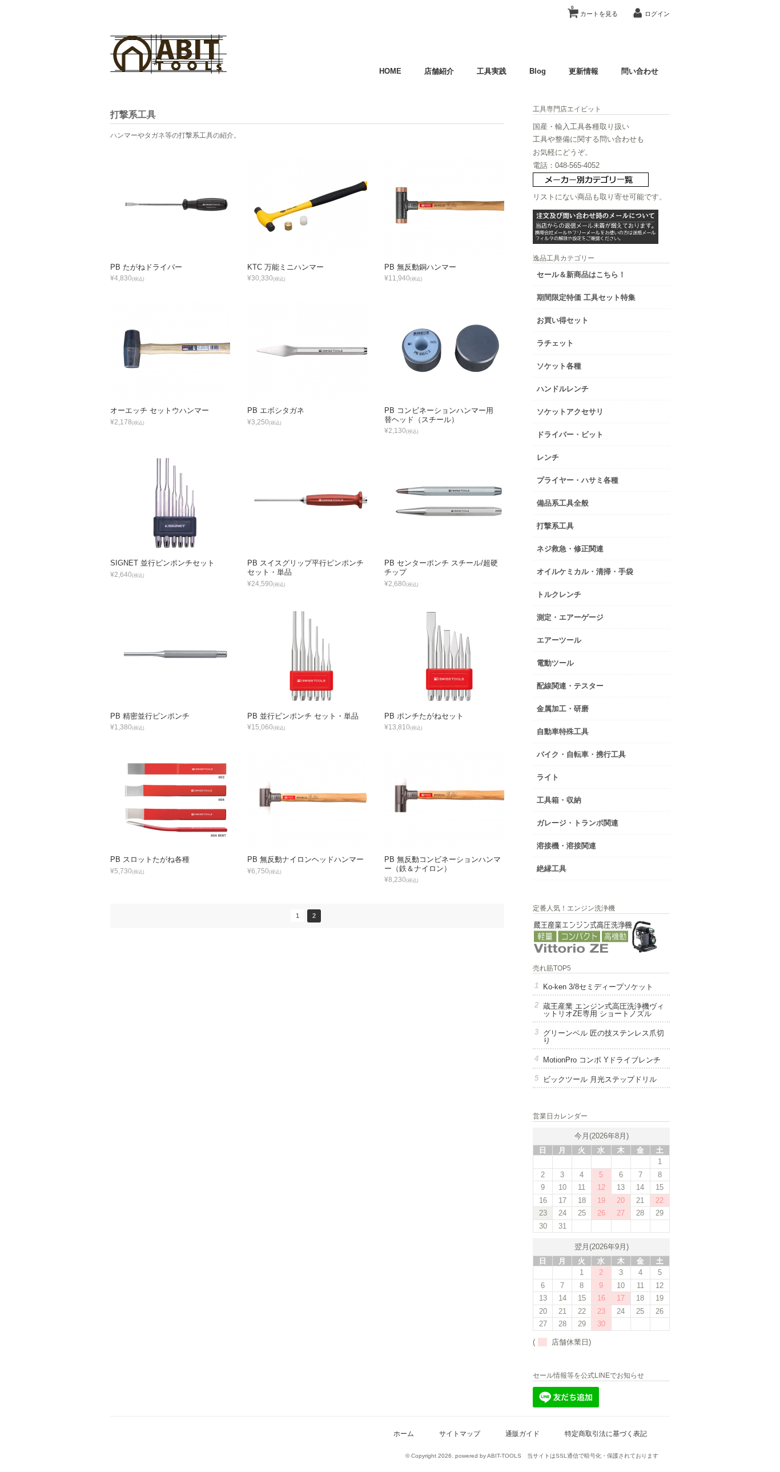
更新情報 (583, 71)
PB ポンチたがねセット (424, 716)
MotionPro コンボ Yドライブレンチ (602, 1060)
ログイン (657, 13)
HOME (390, 71)
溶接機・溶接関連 (566, 845)
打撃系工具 (555, 526)
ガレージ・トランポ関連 (577, 823)
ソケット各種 (559, 366)
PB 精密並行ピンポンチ (150, 716)
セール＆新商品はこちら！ (581, 274)
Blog (537, 71)
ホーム (403, 1433)
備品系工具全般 (563, 503)
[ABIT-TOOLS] (168, 71)
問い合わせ (639, 71)
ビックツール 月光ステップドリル (600, 1079)
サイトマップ (459, 1433)
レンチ (548, 457)
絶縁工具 (551, 868)
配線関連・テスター (570, 685)
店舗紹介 (439, 71)
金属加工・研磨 (563, 708)
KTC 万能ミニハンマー (285, 267)
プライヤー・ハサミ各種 (577, 480)
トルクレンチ (559, 594)
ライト (548, 777)
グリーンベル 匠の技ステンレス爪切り (603, 1037)
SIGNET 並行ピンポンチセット (162, 563)
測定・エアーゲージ (570, 617)
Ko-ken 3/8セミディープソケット (598, 986)
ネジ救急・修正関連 (570, 548)
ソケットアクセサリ (570, 411)
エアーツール (559, 640)
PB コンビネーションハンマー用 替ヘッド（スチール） (442, 415)
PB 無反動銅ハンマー (420, 267)
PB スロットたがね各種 (150, 859)
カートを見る (594, 11)
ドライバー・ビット (570, 434)
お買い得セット (563, 320)
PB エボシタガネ (275, 410)
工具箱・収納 (559, 800)
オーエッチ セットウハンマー (159, 410)
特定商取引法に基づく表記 (606, 1433)
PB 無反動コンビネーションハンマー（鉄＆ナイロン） (442, 864)
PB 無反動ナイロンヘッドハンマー (305, 859)
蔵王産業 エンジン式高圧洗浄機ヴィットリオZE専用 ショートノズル (603, 1010)
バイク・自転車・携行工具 (581, 754)
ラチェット (555, 343)
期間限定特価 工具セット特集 (586, 297)
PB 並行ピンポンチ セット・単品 (303, 716)
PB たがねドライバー (146, 267)
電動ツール (555, 663)
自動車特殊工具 (563, 731)
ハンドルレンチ (563, 388)
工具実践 (491, 71)
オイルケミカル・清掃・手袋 (585, 571)
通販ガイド (522, 1433)
